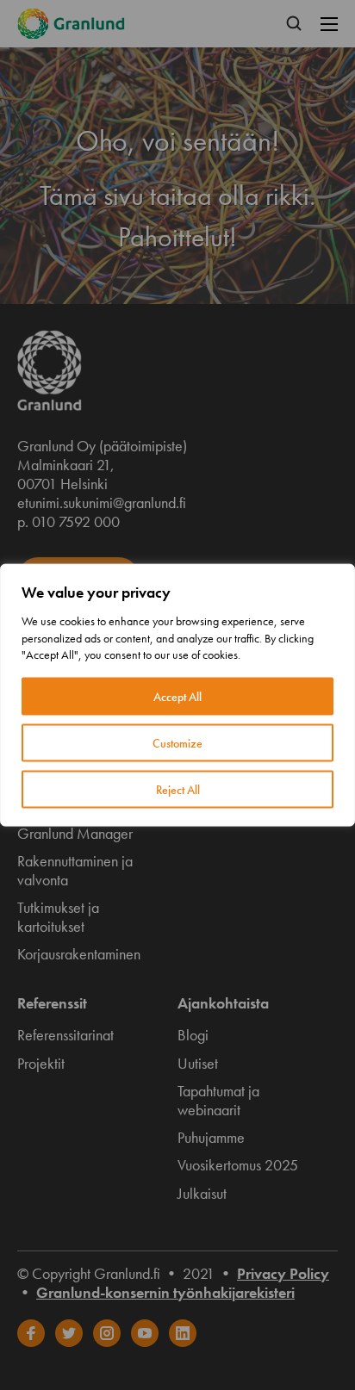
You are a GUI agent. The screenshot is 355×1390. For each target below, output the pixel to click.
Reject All (178, 789)
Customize (177, 742)
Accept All (177, 696)
